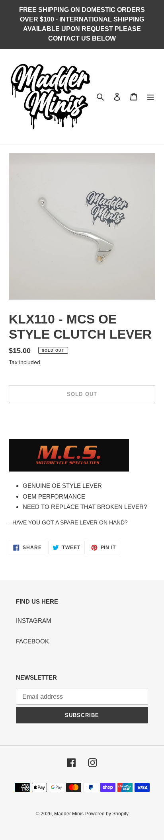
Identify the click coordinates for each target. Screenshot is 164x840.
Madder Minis (69, 814)
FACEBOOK (32, 641)
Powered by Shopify (107, 814)
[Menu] (150, 96)
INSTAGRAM (33, 620)
